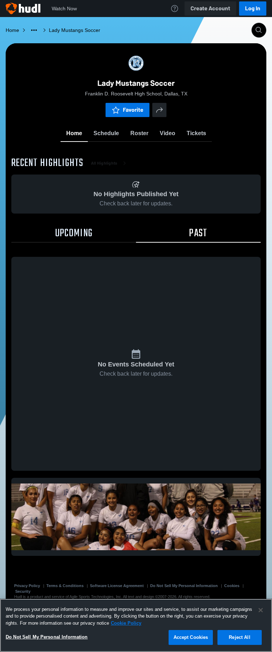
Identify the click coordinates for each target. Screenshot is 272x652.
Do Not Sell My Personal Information (184, 586)
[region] (136, 625)
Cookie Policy (126, 623)
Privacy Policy (27, 586)
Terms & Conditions (65, 586)
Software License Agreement (117, 586)
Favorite (133, 110)
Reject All (239, 637)
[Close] (260, 610)
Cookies (231, 586)
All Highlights (104, 163)
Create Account (210, 8)
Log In (252, 8)
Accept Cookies (191, 637)
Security (22, 591)
